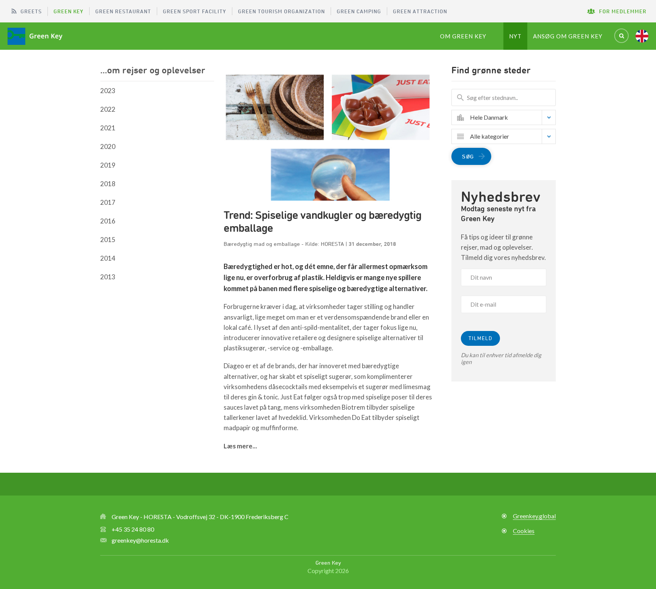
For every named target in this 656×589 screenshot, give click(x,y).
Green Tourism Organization (281, 11)
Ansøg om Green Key (567, 36)
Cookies (524, 530)
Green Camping (359, 11)
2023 (107, 91)
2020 (107, 146)
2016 (107, 221)
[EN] (642, 36)
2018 (107, 184)
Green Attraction (420, 11)
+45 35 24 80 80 (133, 529)
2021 (107, 128)
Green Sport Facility (194, 11)
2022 (107, 109)
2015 (107, 240)
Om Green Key (463, 36)
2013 (107, 277)
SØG (468, 156)
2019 (107, 165)
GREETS (31, 11)
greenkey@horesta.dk (140, 540)
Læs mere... (240, 446)
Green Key (69, 11)
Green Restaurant (123, 11)
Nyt (515, 36)
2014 (107, 258)
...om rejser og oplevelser (152, 70)
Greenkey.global (534, 515)
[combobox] (509, 117)
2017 (107, 202)
